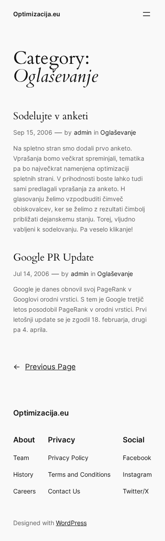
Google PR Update (53, 258)
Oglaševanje (118, 132)
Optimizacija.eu (36, 14)
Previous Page (44, 366)
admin (83, 132)
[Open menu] (146, 14)
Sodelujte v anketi (50, 116)
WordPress (71, 522)
